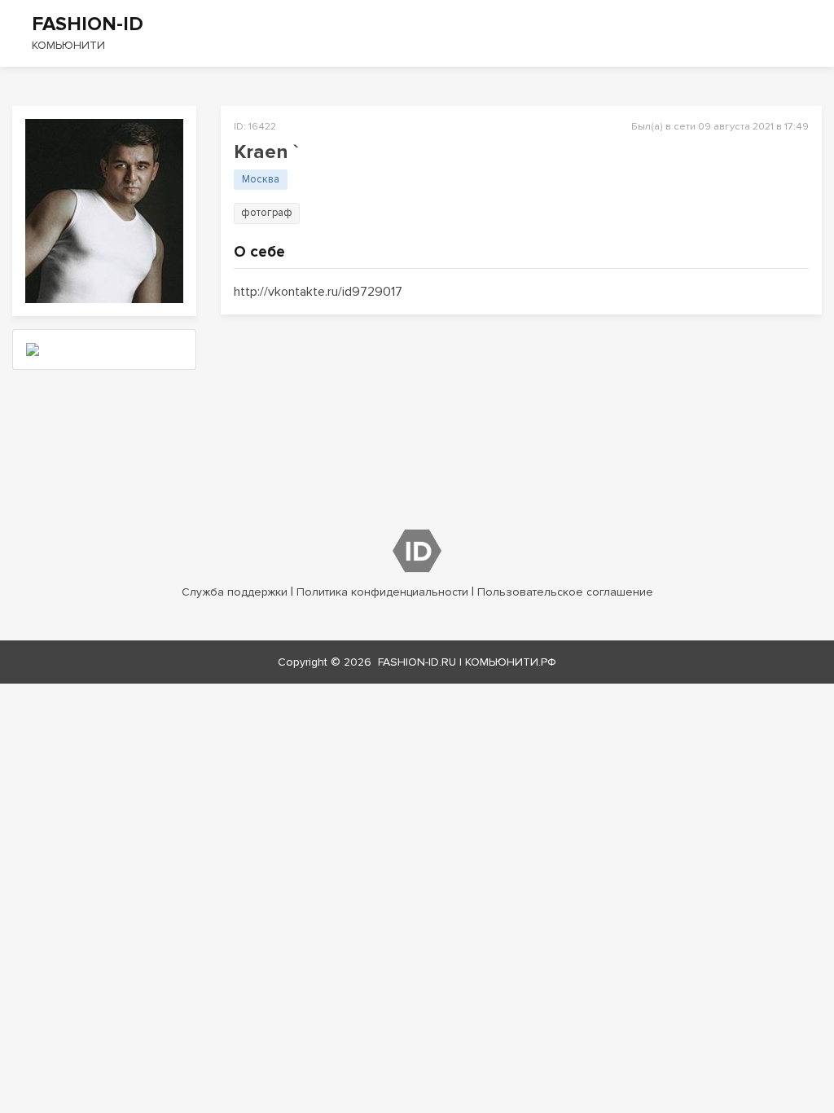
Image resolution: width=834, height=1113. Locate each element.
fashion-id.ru (417, 662)
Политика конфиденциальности (382, 592)
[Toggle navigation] (811, 33)
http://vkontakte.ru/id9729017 (318, 292)
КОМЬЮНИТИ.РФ (510, 662)
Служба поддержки (235, 592)
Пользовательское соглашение (565, 592)
